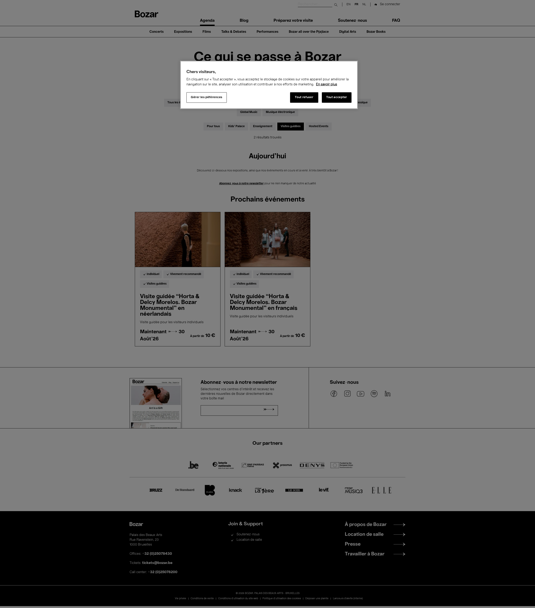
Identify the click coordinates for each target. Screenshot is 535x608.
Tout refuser (304, 97)
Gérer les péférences (206, 97)
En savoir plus (326, 84)
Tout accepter (336, 97)
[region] (269, 85)
